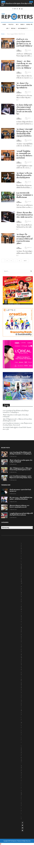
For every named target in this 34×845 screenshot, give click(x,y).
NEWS (22, 24)
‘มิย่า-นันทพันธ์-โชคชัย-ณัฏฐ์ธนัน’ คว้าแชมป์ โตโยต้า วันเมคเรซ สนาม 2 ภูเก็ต (17, 428)
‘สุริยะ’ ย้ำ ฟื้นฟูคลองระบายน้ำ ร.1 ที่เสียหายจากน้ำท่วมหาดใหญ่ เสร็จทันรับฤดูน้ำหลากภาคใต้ (17, 420)
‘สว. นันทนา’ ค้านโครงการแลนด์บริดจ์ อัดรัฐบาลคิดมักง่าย (24, 85)
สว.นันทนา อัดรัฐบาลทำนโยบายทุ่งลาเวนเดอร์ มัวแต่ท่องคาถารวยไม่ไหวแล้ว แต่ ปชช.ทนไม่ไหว (24, 109)
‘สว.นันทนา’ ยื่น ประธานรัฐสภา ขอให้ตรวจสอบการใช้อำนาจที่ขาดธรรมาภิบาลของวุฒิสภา (24, 238)
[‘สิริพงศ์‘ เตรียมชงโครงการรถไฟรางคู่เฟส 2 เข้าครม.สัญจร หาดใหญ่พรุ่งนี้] (4, 462)
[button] (30, 2)
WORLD (28, 24)
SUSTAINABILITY (22, 28)
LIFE (7, 28)
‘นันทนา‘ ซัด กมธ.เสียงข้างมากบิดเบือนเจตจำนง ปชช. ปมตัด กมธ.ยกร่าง (24, 215)
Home (4, 24)
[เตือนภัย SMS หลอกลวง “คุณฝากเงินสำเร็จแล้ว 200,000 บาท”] (4, 492)
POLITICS (11, 24)
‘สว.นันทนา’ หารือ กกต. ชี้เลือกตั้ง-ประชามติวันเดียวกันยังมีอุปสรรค (24, 175)
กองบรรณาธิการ (18, 50)
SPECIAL (13, 28)
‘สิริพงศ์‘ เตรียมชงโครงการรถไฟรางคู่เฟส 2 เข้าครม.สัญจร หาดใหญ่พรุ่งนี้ (16, 415)
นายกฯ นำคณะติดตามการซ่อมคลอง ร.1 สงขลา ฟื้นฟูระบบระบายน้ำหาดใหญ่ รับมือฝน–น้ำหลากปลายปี (17, 424)
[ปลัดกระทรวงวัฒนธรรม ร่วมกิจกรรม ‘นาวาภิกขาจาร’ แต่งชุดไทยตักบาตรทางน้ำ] (4, 508)
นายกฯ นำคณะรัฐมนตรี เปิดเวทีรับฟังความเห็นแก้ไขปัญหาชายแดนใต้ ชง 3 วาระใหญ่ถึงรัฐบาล (16, 411)
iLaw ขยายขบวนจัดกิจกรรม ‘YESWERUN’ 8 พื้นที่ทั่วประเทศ (24, 195)
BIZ (17, 24)
